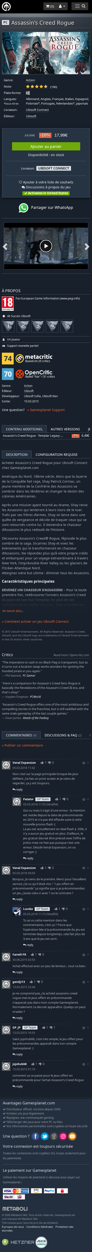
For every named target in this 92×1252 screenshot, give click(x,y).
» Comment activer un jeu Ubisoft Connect (35, 621)
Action (30, 80)
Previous (4, 246)
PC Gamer (29, 675)
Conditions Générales (39, 1226)
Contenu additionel (24, 429)
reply (19, 790)
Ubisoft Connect (37, 110)
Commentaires (21, 735)
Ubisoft (31, 116)
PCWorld (35, 697)
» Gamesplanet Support (46, 410)
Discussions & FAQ (63, 735)
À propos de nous (13, 1226)
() (51, 6)
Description (17, 454)
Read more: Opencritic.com (71, 655)
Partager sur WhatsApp (50, 207)
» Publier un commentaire (22, 745)
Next (87, 246)
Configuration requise (57, 454)
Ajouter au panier (46, 146)
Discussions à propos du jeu (48, 187)
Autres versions (65, 429)
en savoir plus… (13, 611)
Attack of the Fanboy (36, 718)
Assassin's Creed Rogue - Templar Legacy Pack (35, 436)
